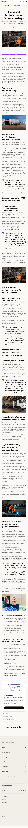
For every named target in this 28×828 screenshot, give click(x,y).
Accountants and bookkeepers (9, 776)
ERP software (5, 766)
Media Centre (4, 802)
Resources (4, 799)
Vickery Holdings (11, 59)
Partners (4, 780)
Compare (4, 747)
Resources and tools (7, 785)
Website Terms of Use (6, 808)
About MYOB (4, 796)
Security (3, 816)
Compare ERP (5, 771)
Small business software (8, 742)
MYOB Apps (5, 757)
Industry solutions (6, 761)
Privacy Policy (5, 810)
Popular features (6, 752)
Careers (3, 805)
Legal (3, 813)
